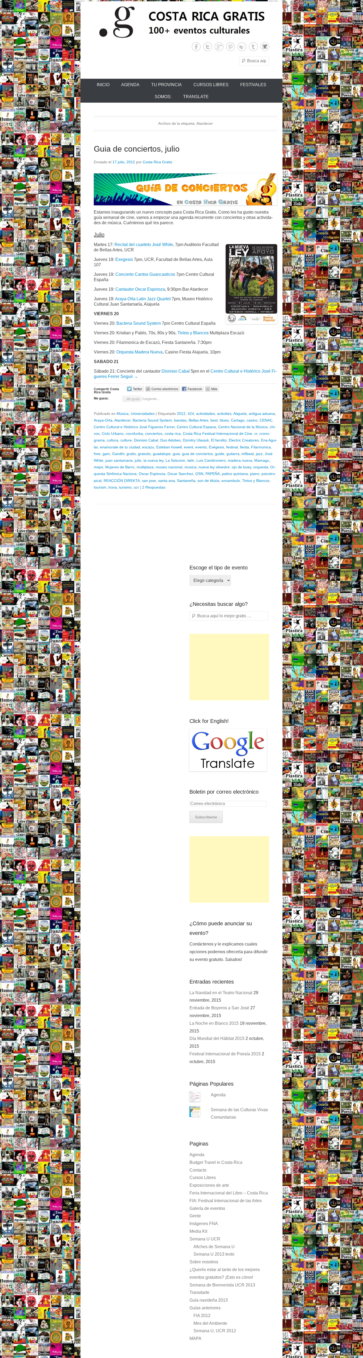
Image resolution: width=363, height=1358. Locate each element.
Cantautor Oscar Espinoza (140, 289)
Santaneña (186, 480)
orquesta (260, 467)
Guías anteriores (205, 1308)
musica (190, 467)
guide (219, 454)
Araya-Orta (103, 420)
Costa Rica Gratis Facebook (196, 46)
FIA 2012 (201, 1315)
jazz (259, 454)
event (188, 447)
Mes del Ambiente (210, 1323)
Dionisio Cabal (176, 371)
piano (254, 474)
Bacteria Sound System (138, 323)
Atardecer (122, 420)
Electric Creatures (244, 440)
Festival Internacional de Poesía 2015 (225, 1054)
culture (126, 440)
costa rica (172, 433)
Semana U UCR (204, 1239)
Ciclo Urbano (113, 433)
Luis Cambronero (211, 460)
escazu (148, 447)
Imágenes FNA (203, 1223)
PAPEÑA (212, 474)
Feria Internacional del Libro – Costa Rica (228, 1193)
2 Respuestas (153, 487)
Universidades (143, 413)
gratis (131, 454)
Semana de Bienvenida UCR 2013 (222, 1285)
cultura (112, 440)
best (214, 420)
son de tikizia (208, 480)
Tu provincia (166, 84)
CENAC (266, 420)
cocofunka (134, 433)
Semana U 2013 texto (213, 1254)
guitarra (232, 454)
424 (191, 413)
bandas (180, 420)
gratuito (144, 454)
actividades (205, 413)
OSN (199, 474)
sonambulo (230, 480)
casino (252, 420)
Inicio (103, 84)
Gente (195, 1216)
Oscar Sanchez (180, 474)
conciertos (153, 433)
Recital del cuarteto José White (144, 244)
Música (123, 413)
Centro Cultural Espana (196, 427)
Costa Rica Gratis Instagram (264, 46)
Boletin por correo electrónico (224, 792)
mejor (98, 467)
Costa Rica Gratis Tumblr (253, 46)
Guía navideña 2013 (208, 1300)
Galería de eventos (207, 1208)
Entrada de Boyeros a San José (219, 1008)
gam (106, 454)
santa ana (166, 480)
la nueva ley (153, 460)
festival (232, 447)
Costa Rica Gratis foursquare (242, 46)
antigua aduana (262, 413)
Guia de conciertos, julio (137, 148)
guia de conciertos (197, 454)
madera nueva (240, 460)
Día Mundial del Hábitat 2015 (216, 1038)
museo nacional (169, 467)
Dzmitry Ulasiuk (196, 440)
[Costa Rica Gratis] (181, 22)
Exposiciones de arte (209, 1185)
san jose (149, 480)
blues (224, 420)
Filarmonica (261, 447)
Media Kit (198, 1231)
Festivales (253, 84)
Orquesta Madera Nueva (139, 352)
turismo (125, 487)
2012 (181, 413)
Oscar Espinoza (152, 474)
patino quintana (235, 474)
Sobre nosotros (203, 1262)
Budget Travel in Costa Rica (215, 1162)
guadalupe (162, 454)
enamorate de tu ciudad (120, 447)
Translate (196, 96)
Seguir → (129, 376)
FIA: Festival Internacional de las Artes (225, 1200)
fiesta (244, 447)
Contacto (197, 1170)
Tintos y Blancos (193, 333)
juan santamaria (119, 460)
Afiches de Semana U (214, 1246)
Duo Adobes (170, 440)
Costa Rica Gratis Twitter (207, 46)
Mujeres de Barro (119, 467)
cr (255, 433)
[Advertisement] (229, 667)
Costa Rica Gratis (157, 162)
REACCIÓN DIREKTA (122, 480)
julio (138, 460)
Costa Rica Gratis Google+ (219, 46)
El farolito (219, 440)
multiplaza (145, 467)
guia (176, 454)
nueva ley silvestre (214, 467)
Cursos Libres (211, 84)
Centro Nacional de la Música (243, 427)
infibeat (248, 454)
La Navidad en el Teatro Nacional (220, 992)
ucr (136, 487)
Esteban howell (169, 447)
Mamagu (261, 460)
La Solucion (175, 460)
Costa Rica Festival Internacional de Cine (217, 433)
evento (201, 447)
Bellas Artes (198, 420)
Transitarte (199, 1292)
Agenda (130, 84)
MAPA (195, 1338)
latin (190, 460)
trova (112, 487)
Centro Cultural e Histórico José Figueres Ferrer (134, 427)
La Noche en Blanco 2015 (214, 1023)
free (97, 454)
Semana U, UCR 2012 (214, 1330)
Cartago (237, 420)
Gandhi (118, 454)
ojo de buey (241, 467)
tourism (100, 487)
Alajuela (240, 413)
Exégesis (216, 447)
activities (224, 413)
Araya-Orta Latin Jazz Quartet (143, 299)
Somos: (163, 96)
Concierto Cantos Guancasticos (145, 274)
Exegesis (124, 259)
